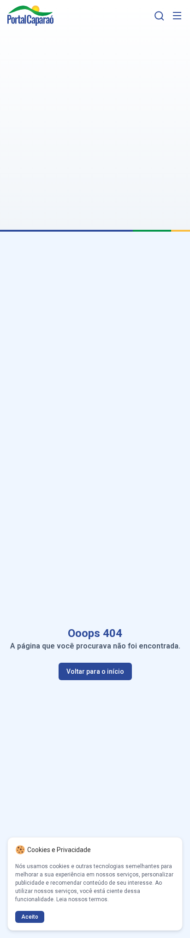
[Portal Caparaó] (30, 16)
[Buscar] (159, 16)
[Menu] (177, 15)
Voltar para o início (95, 671)
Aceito (29, 917)
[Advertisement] (95, 125)
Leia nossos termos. (82, 899)
